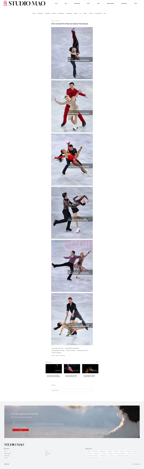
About (46, 455)
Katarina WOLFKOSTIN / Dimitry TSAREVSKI (123, 455)
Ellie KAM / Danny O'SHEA (103, 455)
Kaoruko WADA (96, 451)
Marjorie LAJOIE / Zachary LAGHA (57, 348)
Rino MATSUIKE (122, 451)
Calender (5, 457)
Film (80, 13)
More (105, 13)
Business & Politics (7, 453)
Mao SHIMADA (135, 451)
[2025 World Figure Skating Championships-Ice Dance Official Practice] (90, 368)
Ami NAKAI (116, 451)
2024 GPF (91, 13)
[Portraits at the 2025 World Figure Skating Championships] (54, 368)
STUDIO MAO (14, 444)
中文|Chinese (47, 13)
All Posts (34, 13)
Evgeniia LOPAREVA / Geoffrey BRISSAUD (72, 348)
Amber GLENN (110, 453)
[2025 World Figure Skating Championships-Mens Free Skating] (72, 368)
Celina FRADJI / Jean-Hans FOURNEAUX (120, 453)
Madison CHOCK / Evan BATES (82, 350)
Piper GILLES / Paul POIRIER (70, 350)
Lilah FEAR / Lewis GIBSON (56, 352)
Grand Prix (54, 13)
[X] (6, 464)
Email (13, 422)
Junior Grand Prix (61, 13)
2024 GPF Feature (98, 13)
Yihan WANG (89, 451)
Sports (46, 451)
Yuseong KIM (129, 451)
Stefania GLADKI (90, 453)
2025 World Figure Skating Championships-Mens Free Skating (71, 376)
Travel (5, 451)
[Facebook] (4, 464)
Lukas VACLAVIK (112, 455)
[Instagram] (8, 464)
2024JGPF (85, 13)
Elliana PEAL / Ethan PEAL (132, 453)
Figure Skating (40, 13)
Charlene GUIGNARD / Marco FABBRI (58, 350)
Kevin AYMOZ (103, 457)
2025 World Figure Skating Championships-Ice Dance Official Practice (89, 376)
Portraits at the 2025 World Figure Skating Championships (53, 376)
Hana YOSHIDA (110, 451)
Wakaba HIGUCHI (97, 453)
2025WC (75, 13)
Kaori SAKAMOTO (103, 451)
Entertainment (47, 453)
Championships (69, 13)
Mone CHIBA (104, 453)
